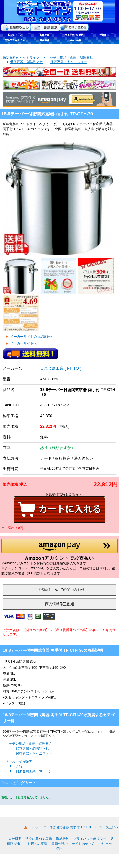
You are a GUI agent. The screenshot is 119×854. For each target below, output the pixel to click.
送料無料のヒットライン (21, 58)
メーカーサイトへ (23, 343)
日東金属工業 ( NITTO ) (60, 368)
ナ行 (19, 766)
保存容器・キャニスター (68, 62)
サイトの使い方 (83, 844)
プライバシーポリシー (89, 839)
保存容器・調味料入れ (26, 62)
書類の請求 (59, 844)
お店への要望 (37, 844)
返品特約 (62, 839)
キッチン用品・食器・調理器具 (69, 58)
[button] (59, 550)
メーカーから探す (19, 761)
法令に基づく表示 (38, 839)
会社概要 (15, 839)
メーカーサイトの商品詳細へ (31, 337)
